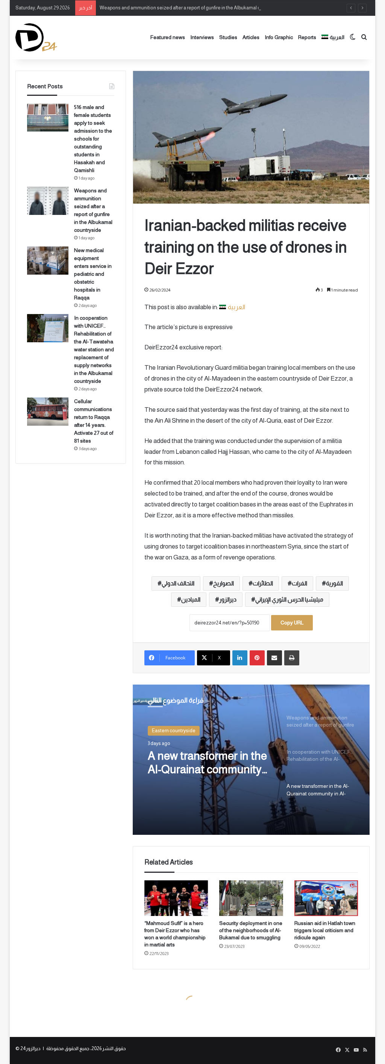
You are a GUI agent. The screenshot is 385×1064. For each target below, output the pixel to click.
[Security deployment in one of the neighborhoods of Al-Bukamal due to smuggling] (251, 898)
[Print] (291, 657)
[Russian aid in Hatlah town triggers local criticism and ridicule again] (326, 898)
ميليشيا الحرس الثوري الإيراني (289, 599)
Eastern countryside (174, 730)
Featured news (167, 37)
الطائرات (263, 583)
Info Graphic (279, 37)
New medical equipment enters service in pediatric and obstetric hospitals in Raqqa (93, 274)
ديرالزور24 (30, 1048)
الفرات (299, 583)
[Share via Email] (274, 657)
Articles (251, 37)
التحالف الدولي (178, 583)
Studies (228, 37)
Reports (307, 37)
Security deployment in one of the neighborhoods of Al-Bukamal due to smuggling (250, 930)
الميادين (190, 599)
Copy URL (291, 623)
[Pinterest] (257, 657)
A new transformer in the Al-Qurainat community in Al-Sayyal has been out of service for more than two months (209, 763)
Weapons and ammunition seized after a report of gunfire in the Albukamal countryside (191, 8)
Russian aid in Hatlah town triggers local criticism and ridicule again (324, 930)
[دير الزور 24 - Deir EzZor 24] (36, 37)
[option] (251, 760)
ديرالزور (227, 599)
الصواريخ (223, 583)
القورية (334, 583)
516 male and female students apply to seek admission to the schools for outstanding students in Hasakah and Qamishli (93, 138)
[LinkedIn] (239, 657)
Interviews (202, 37)
